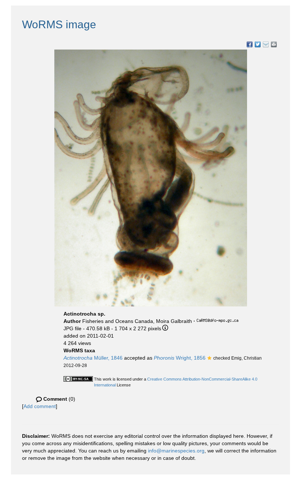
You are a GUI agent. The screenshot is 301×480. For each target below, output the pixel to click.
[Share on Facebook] (250, 44)
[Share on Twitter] (258, 44)
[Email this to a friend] (274, 44)
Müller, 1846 (93, 358)
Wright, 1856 (180, 358)
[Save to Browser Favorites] (266, 44)
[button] (209, 358)
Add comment (39, 406)
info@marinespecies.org (176, 451)
